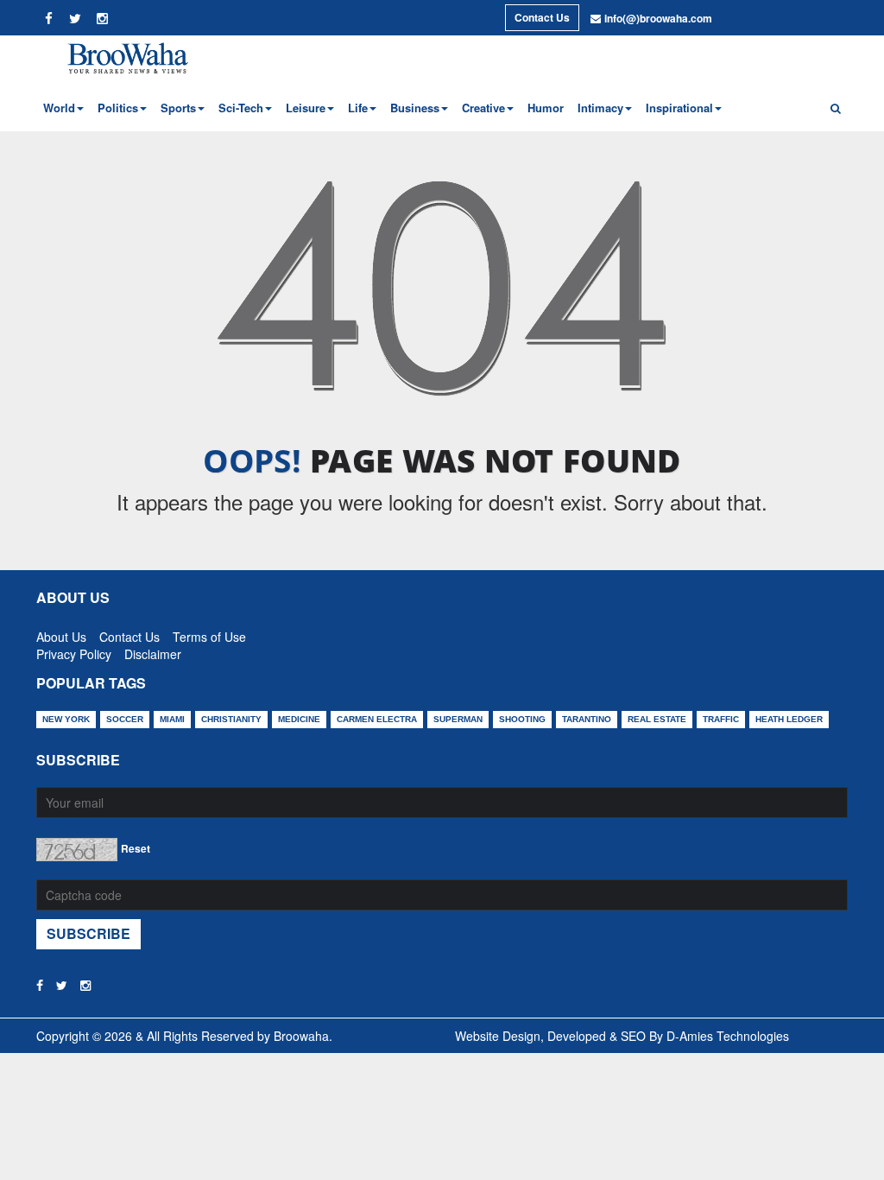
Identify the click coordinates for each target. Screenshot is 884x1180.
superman (458, 719)
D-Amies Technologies (727, 1035)
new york (66, 719)
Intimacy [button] (600, 107)
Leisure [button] (305, 107)
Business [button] (414, 107)
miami (172, 719)
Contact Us (542, 17)
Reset (135, 848)
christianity (231, 719)
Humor (545, 107)
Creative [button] (483, 107)
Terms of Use (209, 633)
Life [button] (358, 107)
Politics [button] (118, 107)
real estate (657, 719)
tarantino (586, 719)
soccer (124, 719)
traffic (721, 719)
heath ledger (789, 719)
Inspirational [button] (679, 107)
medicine (299, 719)
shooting (522, 719)
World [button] (59, 107)
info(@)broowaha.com (658, 18)
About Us (61, 633)
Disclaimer (152, 650)
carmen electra (377, 719)
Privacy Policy (73, 650)
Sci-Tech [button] (240, 107)
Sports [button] (178, 107)
